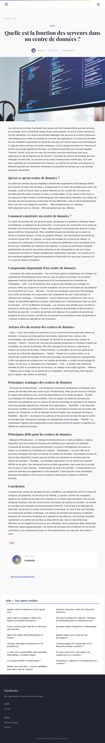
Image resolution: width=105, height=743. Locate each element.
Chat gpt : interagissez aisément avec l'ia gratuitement (25, 644)
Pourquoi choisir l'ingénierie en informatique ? (76, 627)
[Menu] (98, 4)
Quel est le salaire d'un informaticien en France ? (25, 636)
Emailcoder (11, 690)
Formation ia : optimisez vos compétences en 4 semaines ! (77, 662)
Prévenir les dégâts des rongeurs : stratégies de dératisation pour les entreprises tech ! (76, 619)
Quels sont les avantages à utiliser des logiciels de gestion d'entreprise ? (24, 619)
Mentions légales (11, 722)
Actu (14, 18)
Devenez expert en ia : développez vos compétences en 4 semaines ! (73, 653)
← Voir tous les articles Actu (21, 577)
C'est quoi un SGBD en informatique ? (24, 660)
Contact (7, 727)
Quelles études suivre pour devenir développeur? (72, 636)
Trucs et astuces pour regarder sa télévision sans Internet (26, 627)
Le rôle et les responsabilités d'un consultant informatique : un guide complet (27, 653)
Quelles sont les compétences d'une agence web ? (26, 610)
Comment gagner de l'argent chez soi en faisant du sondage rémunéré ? (74, 644)
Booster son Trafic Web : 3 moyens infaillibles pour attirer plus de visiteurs (27, 667)
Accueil (7, 18)
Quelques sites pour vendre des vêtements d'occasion (75, 610)
